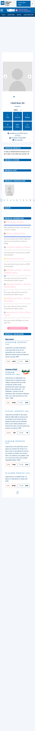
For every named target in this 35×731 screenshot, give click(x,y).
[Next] (34, 200)
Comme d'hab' (11, 370)
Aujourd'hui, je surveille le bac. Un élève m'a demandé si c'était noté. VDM (16, 479)
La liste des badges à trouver (17, 328)
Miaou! (16, 110)
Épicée (19, 15)
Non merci (9, 339)
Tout (3, 15)
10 (30, 200)
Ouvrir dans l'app (22, 4)
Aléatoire (11, 15)
